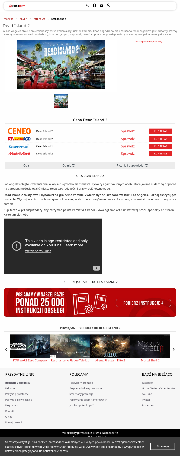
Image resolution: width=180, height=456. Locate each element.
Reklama (10, 388)
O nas (8, 416)
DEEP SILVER (39, 19)
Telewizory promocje (81, 382)
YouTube (147, 394)
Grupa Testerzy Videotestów (158, 388)
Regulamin (11, 405)
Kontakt (9, 411)
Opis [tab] (26, 165)
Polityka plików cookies (18, 399)
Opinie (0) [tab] (68, 165)
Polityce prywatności (97, 442)
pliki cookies (39, 442)
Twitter (146, 399)
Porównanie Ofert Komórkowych (88, 399)
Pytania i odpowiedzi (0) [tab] (132, 165)
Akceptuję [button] (163, 446)
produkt (8, 19)
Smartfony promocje (81, 394)
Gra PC (23, 19)
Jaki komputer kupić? (81, 405)
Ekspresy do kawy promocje (85, 388)
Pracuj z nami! (13, 422)
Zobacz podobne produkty (148, 41)
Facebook (147, 382)
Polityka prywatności (17, 394)
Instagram (148, 405)
